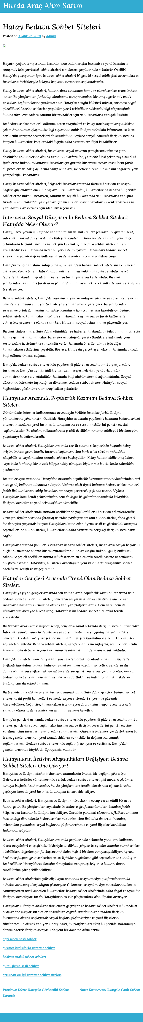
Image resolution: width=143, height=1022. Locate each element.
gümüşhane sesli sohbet (21, 966)
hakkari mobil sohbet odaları (24, 957)
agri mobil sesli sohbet (19, 939)
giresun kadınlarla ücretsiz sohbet (29, 948)
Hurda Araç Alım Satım (42, 5)
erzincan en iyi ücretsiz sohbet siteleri (32, 975)
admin (51, 36)
